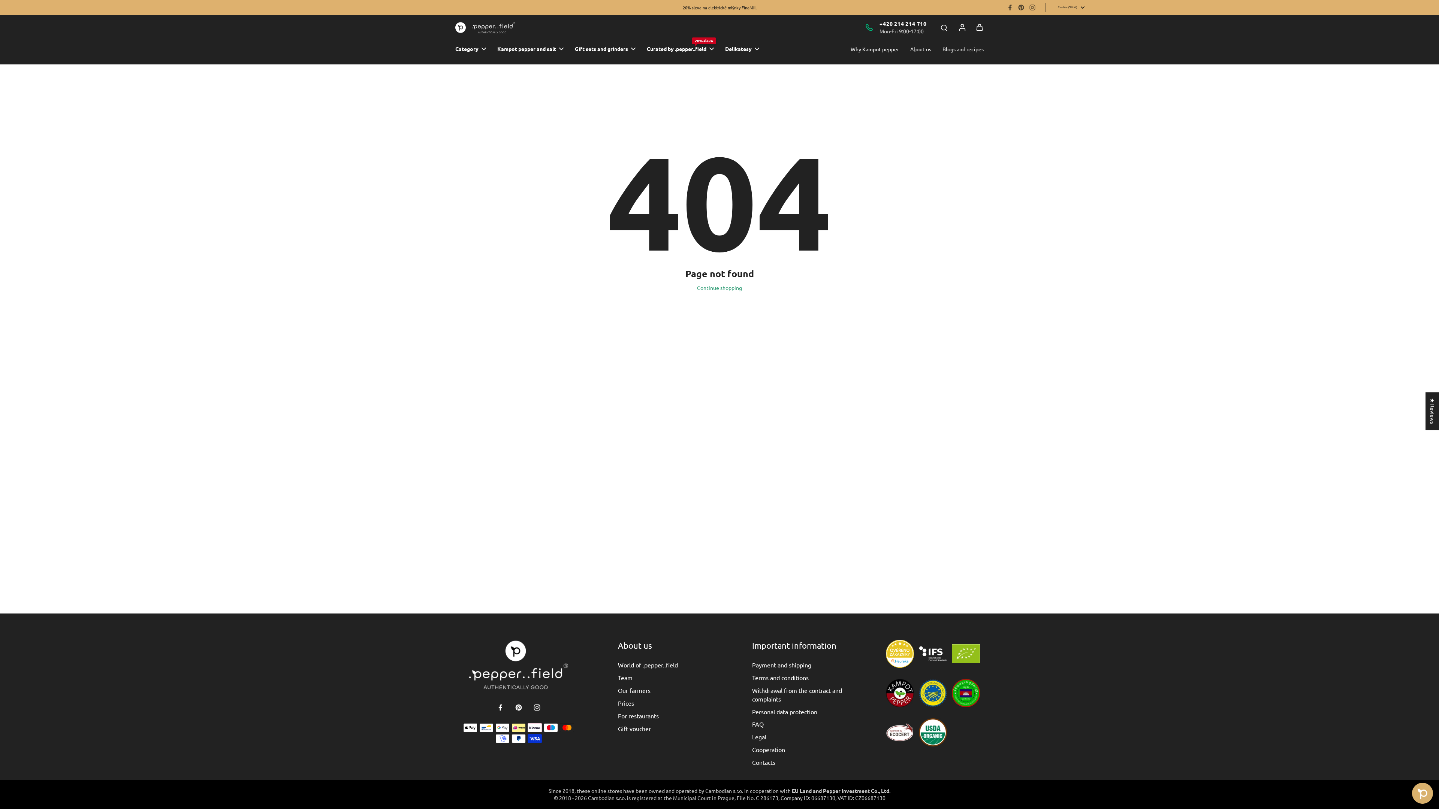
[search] (944, 27)
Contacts (763, 762)
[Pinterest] (1021, 7)
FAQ (758, 724)
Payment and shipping (781, 665)
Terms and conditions (780, 677)
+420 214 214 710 (903, 24)
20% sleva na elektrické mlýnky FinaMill (720, 7)
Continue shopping (719, 287)
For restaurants (638, 715)
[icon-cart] (979, 27)
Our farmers (634, 690)
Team (625, 677)
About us (920, 49)
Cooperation (768, 749)
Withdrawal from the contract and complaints (797, 694)
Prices (626, 703)
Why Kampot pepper (875, 49)
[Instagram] (1032, 7)
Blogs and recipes (963, 49)
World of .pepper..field (648, 665)
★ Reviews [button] (1432, 411)
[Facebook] (1010, 7)
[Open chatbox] (1422, 793)
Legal (759, 736)
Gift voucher (634, 728)
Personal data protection (784, 711)
